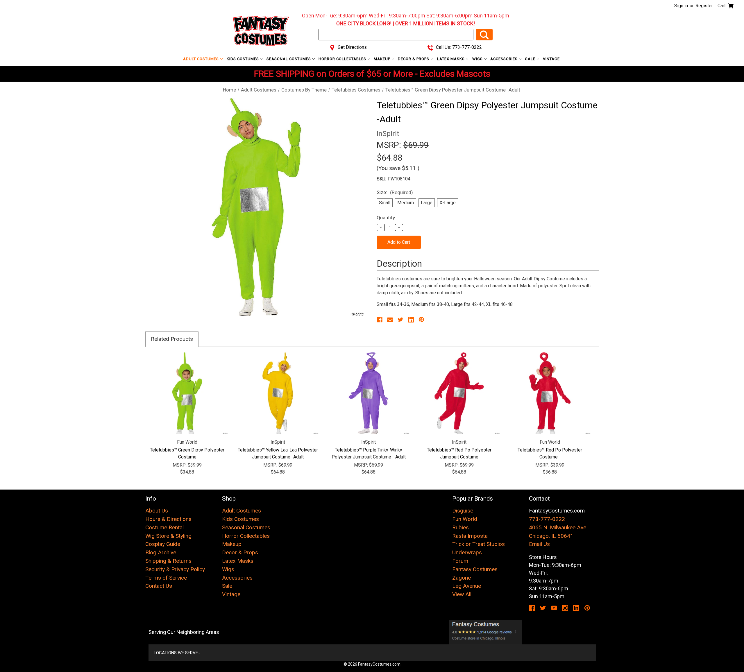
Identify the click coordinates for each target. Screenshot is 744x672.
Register (704, 5)
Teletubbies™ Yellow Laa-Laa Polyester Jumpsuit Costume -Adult (278, 453)
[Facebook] (379, 319)
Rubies (460, 527)
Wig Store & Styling (168, 536)
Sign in (681, 5)
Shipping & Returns (168, 561)
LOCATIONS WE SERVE (176, 652)
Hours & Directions (168, 519)
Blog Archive (160, 552)
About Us (156, 510)
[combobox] (395, 34)
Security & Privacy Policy (175, 569)
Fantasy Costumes (475, 569)
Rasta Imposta (470, 536)
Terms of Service (166, 577)
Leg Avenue (466, 586)
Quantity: (386, 218)
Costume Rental (164, 527)
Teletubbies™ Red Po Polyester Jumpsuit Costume (459, 453)
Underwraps (467, 552)
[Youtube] (554, 608)
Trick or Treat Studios (478, 544)
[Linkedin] (411, 319)
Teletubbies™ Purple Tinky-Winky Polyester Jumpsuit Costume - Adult (369, 453)
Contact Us (158, 586)
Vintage (551, 59)
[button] (485, 632)
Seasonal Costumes (289, 59)
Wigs (478, 59)
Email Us (539, 544)
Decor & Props (414, 59)
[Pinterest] (421, 319)
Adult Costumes (201, 59)
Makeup (382, 59)
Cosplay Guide (162, 544)
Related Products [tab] (172, 339)
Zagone (461, 577)
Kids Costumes (243, 59)
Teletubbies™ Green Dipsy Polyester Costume (187, 453)
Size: (395, 192)
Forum (460, 561)
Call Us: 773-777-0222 (458, 47)
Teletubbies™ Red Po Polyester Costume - (550, 453)
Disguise (462, 510)
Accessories (504, 59)
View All (461, 594)
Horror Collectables (343, 59)
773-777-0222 (547, 519)
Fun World (464, 519)
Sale (530, 59)
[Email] (390, 319)
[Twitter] (400, 319)
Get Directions (352, 47)
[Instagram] (565, 608)
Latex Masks (451, 59)
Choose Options (187, 393)
